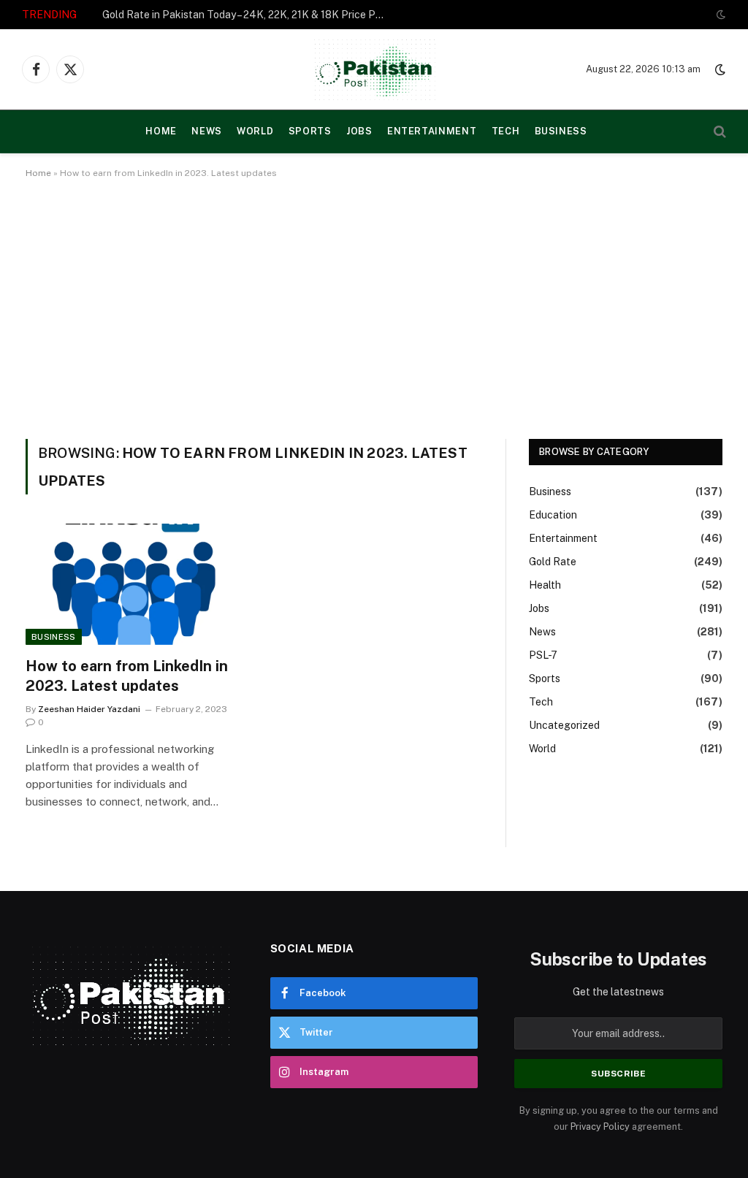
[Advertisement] (374, 306)
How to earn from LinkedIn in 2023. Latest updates (127, 676)
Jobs (359, 131)
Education (553, 515)
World (255, 131)
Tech (506, 131)
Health (545, 585)
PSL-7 (543, 655)
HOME (161, 131)
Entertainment (431, 131)
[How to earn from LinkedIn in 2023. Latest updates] (133, 584)
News (206, 131)
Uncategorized (564, 725)
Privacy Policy (600, 1126)
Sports (310, 131)
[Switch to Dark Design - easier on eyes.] (719, 14)
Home (38, 173)
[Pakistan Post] (374, 69)
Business (561, 131)
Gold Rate (552, 561)
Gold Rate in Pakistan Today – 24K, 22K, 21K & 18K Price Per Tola (248, 14)
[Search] (718, 131)
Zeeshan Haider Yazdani (89, 709)
